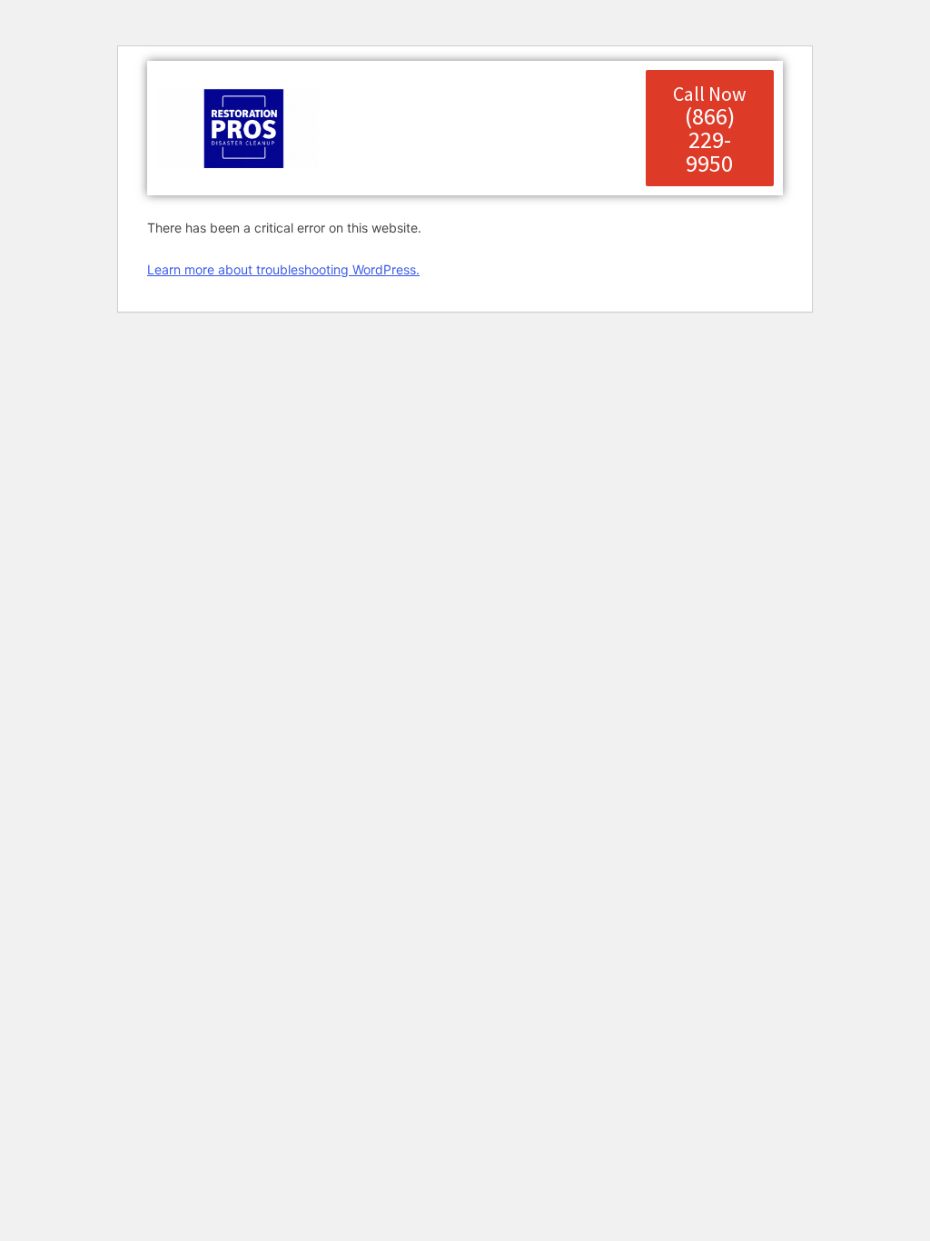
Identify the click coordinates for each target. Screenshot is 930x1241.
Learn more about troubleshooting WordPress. (283, 269)
